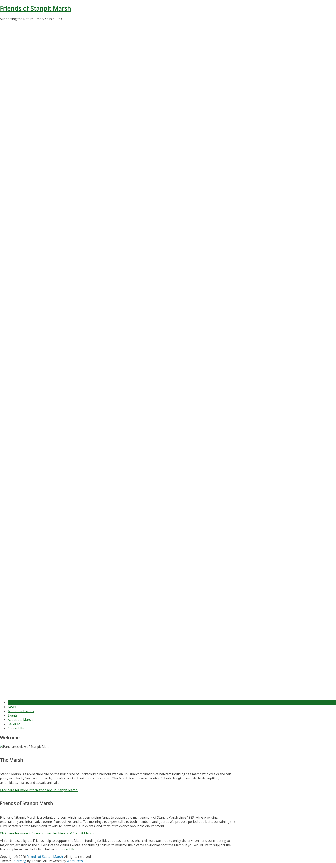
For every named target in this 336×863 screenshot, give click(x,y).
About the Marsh (20, 720)
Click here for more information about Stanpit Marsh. (39, 790)
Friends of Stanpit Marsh (35, 8)
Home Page (16, 702)
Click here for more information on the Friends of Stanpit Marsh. (47, 833)
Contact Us (16, 728)
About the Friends (21, 711)
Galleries (14, 724)
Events (13, 715)
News (12, 707)
